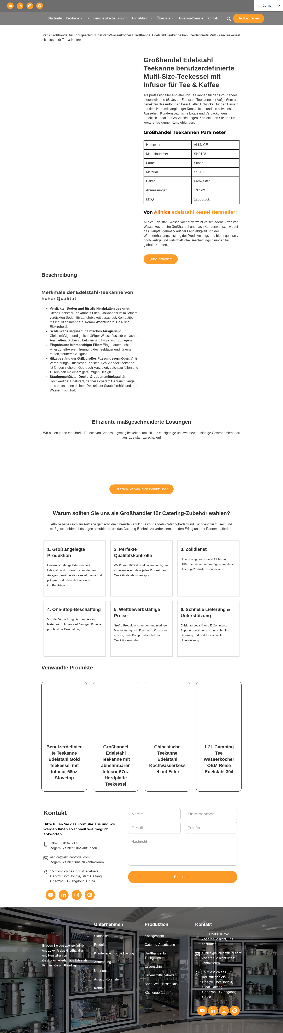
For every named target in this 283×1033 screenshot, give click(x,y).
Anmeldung (140, 18)
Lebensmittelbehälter (160, 975)
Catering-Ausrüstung (160, 944)
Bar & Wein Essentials (161, 984)
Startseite (55, 18)
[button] (116, 944)
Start (44, 35)
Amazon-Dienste (191, 18)
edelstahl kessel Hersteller (203, 212)
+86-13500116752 (215, 934)
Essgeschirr (153, 966)
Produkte (72, 18)
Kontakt (213, 18)
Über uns (163, 18)
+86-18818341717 (63, 843)
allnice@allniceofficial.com (221, 953)
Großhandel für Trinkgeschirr (72, 35)
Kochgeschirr (154, 936)
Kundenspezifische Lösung (107, 18)
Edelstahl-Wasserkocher (113, 35)
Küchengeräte (155, 992)
